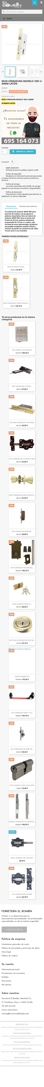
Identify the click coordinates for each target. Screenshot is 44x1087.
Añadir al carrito (23, 151)
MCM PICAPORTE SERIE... (16, 267)
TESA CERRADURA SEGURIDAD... (22, 568)
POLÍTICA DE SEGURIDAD (22, 1033)
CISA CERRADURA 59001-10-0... (22, 713)
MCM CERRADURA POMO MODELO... (16, 303)
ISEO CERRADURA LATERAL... (22, 386)
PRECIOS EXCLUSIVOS (22, 1058)
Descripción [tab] (11, 206)
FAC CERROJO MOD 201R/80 (22, 894)
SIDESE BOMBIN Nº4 (22, 676)
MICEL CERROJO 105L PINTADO (22, 858)
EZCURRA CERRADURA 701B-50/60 (22, 422)
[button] (14, 930)
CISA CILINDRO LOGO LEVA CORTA (22, 785)
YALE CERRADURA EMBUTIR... (22, 531)
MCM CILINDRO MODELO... (22, 604)
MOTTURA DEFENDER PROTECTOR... (22, 640)
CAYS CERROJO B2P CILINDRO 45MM (22, 459)
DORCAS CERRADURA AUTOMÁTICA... (22, 822)
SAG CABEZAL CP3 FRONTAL (22, 350)
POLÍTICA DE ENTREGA (22, 1042)
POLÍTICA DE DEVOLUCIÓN (22, 1049)
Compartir (12, 162)
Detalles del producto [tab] (28, 206)
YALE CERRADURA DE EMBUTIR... (22, 749)
